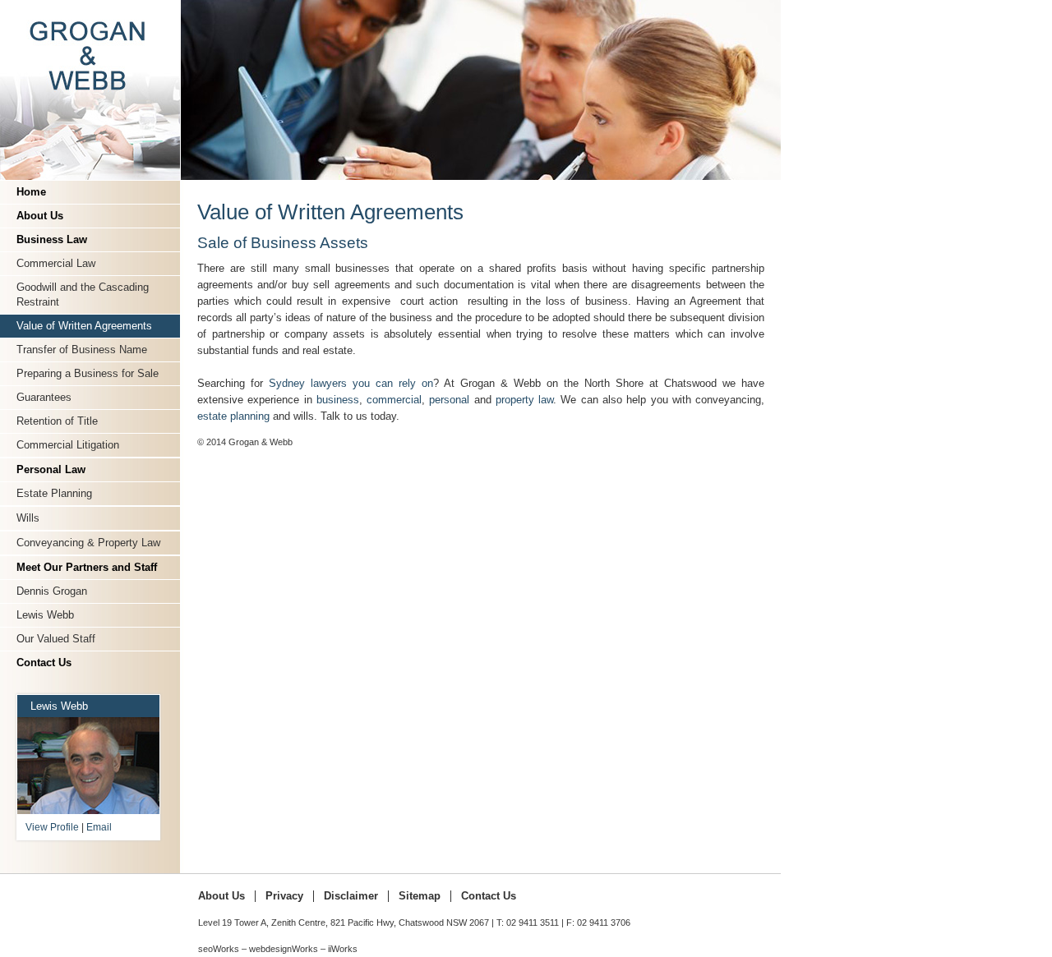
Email (99, 827)
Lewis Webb (45, 615)
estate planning (235, 416)
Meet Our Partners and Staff (86, 567)
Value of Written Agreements (84, 326)
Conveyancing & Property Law (88, 542)
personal (449, 399)
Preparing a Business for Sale (87, 373)
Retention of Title (57, 421)
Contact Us (44, 662)
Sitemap (420, 896)
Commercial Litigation (67, 445)
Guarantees (44, 397)
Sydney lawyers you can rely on (351, 383)
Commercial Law (55, 263)
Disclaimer (351, 896)
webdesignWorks (283, 949)
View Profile (52, 827)
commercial (394, 399)
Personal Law (50, 469)
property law (524, 399)
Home (31, 192)
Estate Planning (54, 493)
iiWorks (343, 949)
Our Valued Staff (55, 639)
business (337, 399)
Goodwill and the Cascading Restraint (82, 294)
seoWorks (218, 949)
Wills (27, 518)
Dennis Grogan (51, 591)
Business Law (51, 239)
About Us (39, 215)
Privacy (284, 896)
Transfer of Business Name (81, 349)
